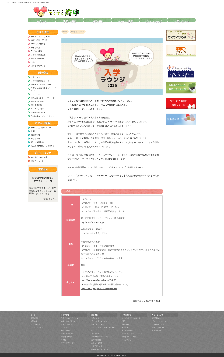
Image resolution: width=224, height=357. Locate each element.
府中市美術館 (36, 105)
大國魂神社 (35, 135)
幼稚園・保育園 (37, 58)
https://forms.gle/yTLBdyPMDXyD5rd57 (99, 289)
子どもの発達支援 (38, 55)
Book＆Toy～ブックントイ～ (42, 116)
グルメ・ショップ (37, 327)
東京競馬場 (35, 139)
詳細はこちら (50, 199)
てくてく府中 (109, 355)
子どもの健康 (36, 51)
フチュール (35, 94)
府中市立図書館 (37, 101)
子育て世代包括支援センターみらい (43, 89)
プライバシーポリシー (160, 321)
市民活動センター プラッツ (43, 98)
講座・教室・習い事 (39, 40)
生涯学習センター (38, 112)
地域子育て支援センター (41, 84)
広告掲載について (158, 324)
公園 (33, 131)
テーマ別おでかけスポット (42, 128)
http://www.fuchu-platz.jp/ (92, 222)
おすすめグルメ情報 (39, 157)
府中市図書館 (96, 340)
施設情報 (34, 321)
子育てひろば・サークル (41, 37)
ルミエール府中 (37, 109)
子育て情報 (34, 318)
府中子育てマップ (38, 66)
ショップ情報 (126, 340)
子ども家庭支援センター (41, 81)
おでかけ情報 (35, 324)
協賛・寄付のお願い (159, 327)
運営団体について (158, 318)
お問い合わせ (156, 330)
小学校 (33, 62)
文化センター (36, 77)
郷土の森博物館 (37, 142)
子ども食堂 (35, 48)
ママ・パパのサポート (40, 44)
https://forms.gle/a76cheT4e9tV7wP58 (98, 280)
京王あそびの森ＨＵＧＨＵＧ (43, 146)
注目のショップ (37, 161)
